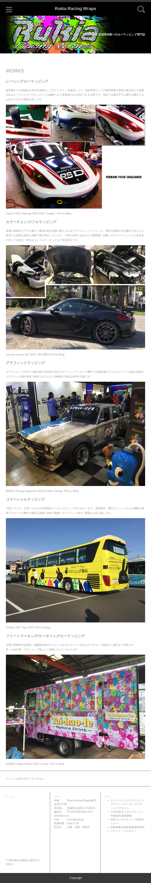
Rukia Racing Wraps (75, 8)
